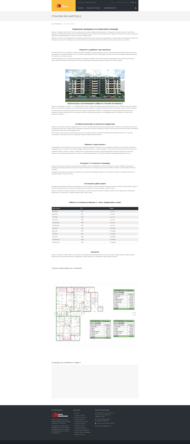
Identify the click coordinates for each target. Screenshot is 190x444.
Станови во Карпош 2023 (81, 421)
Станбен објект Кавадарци (81, 430)
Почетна (80, 8)
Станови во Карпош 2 (80, 423)
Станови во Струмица (80, 417)
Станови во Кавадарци (80, 428)
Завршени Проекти (110, 8)
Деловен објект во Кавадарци (82, 432)
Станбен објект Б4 (79, 419)
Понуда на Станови (93, 8)
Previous (56, 314)
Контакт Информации (123, 2)
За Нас (113, 2)
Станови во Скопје (79, 426)
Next (134, 314)
